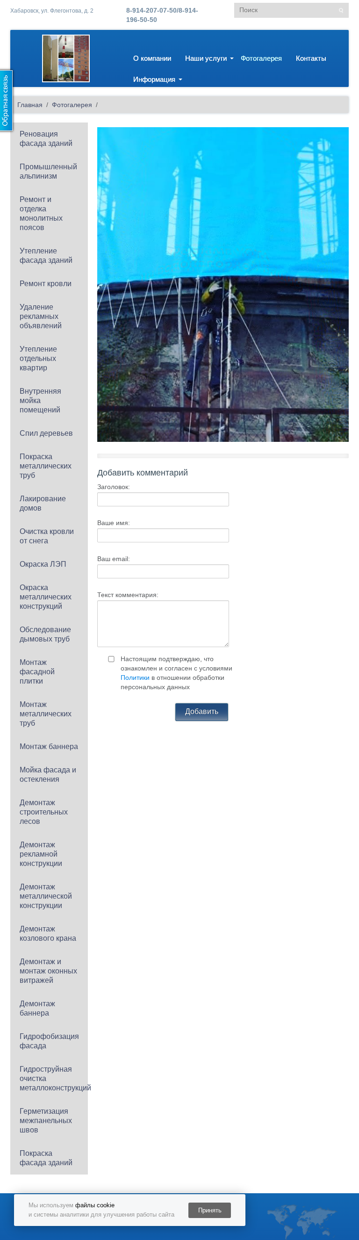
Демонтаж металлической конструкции (46, 896)
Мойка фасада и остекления (48, 774)
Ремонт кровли (46, 284)
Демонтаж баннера (37, 1008)
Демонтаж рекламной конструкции (41, 854)
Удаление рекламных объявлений (41, 316)
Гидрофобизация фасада (49, 1041)
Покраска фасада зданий (46, 1158)
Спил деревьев (46, 433)
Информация (154, 79)
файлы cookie (95, 1205)
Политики (135, 677)
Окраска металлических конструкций (46, 597)
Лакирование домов (43, 503)
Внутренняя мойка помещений (40, 400)
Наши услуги (206, 58)
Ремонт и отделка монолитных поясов (41, 213)
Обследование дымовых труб (45, 634)
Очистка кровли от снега (47, 536)
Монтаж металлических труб (46, 713)
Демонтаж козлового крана (48, 933)
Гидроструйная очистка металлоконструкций (54, 1078)
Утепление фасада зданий (46, 255)
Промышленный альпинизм (48, 171)
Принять (210, 1210)
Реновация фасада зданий (46, 138)
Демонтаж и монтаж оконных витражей (48, 971)
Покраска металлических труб (46, 466)
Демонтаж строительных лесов (44, 812)
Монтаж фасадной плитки (37, 671)
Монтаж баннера (49, 746)
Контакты (311, 58)
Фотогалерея (261, 58)
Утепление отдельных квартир (38, 358)
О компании (152, 58)
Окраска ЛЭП (43, 564)
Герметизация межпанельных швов (46, 1120)
